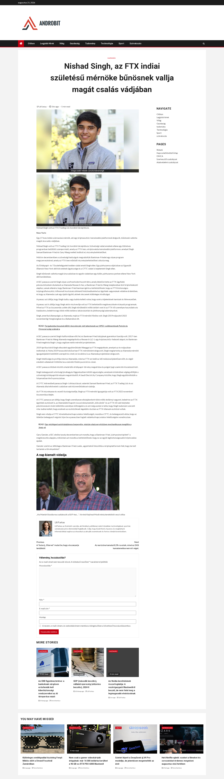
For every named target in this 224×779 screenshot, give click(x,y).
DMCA (160, 156)
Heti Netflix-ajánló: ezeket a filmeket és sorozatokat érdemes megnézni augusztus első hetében (181, 760)
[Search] (203, 43)
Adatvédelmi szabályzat (167, 162)
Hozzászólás (45, 565)
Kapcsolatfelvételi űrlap (167, 153)
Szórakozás (28, 728)
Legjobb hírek (47, 43)
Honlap (42, 617)
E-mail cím (44, 608)
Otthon (31, 43)
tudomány (90, 43)
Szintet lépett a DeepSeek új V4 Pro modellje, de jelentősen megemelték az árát (134, 760)
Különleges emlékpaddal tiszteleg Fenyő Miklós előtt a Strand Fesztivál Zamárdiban (42, 760)
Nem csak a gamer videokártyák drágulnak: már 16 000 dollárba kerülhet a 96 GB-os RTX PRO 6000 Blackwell (88, 760)
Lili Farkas (43, 107)
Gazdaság (75, 43)
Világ (62, 43)
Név (41, 599)
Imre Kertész (55, 701)
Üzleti (118, 728)
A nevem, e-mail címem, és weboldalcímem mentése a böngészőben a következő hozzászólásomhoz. (86, 625)
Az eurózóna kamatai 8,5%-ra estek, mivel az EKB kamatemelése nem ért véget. (117, 545)
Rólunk (160, 150)
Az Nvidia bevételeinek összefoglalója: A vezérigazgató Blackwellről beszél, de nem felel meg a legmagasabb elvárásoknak (121, 687)
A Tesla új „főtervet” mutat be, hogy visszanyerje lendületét (57, 545)
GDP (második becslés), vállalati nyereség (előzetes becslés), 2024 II (87, 684)
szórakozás (135, 43)
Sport (121, 43)
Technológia (107, 43)
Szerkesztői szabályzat (167, 159)
